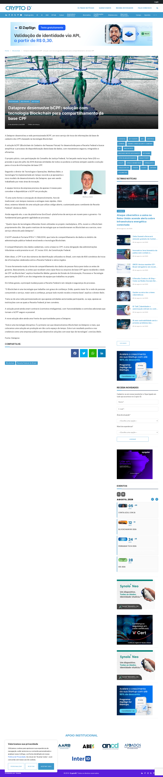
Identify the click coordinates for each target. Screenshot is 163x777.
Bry (142, 139)
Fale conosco (145, 8)
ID (37, 15)
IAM (47, 15)
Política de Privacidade (17, 757)
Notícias (35, 101)
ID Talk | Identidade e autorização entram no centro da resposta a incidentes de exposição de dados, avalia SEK (145, 307)
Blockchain (13, 101)
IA (42, 15)
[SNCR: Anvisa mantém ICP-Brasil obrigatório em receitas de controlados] (123, 268)
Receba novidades (124, 8)
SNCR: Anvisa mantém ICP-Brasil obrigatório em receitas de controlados (145, 265)
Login (156, 2)
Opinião (147, 15)
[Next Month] (156, 499)
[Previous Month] (152, 499)
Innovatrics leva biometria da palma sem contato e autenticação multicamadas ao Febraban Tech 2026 (145, 251)
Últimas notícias (86, 8)
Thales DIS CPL (123, 168)
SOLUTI (120, 163)
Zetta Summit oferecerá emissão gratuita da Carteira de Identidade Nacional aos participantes (145, 237)
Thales (135, 168)
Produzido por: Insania (13, 773)
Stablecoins (112, 15)
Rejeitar (31, 766)
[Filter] (123, 494)
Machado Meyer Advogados (129, 153)
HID (119, 148)
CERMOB (121, 144)
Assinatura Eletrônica (71, 15)
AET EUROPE (133, 139)
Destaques (25, 101)
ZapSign (153, 168)
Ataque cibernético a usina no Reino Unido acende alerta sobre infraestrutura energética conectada (136, 220)
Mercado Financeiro (125, 15)
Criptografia (29, 15)
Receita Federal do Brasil (27, 363)
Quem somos (105, 8)
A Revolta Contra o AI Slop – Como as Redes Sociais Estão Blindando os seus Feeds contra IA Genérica (145, 279)
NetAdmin (146, 153)
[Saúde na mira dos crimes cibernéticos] (123, 296)
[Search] (157, 8)
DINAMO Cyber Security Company (140, 144)
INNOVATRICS (128, 148)
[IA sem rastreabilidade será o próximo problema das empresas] (123, 324)
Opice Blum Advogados (127, 158)
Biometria (87, 15)
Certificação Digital (98, 15)
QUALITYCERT (144, 158)
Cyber (61, 15)
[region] (31, 756)
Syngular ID (149, 163)
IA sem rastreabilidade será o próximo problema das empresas (145, 321)
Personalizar (16, 766)
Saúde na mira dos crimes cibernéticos (144, 293)
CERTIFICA (150, 139)
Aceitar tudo (46, 766)
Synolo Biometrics (134, 163)
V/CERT (144, 168)
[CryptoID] (18, 8)
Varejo (138, 15)
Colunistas (122, 172)
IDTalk (54, 15)
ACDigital (122, 139)
